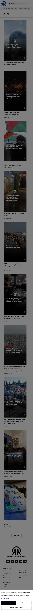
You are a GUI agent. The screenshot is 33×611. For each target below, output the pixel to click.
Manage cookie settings (16, 607)
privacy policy (5, 598)
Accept (9, 603)
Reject (24, 603)
